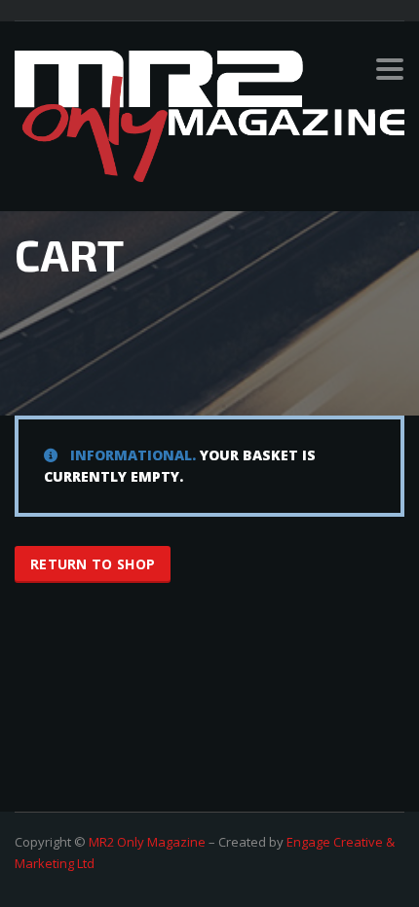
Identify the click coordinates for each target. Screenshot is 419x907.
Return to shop (92, 564)
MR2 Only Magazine (147, 842)
